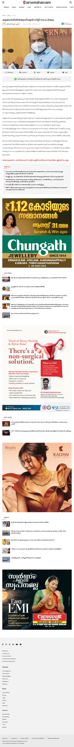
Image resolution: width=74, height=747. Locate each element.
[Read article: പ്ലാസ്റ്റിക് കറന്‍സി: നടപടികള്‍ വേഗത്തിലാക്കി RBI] (6, 288)
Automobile (6, 714)
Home (4, 15)
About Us (5, 651)
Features (5, 678)
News (9, 15)
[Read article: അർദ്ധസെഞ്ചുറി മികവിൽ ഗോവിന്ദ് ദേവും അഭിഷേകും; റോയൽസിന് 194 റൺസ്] (6, 279)
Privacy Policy (6, 656)
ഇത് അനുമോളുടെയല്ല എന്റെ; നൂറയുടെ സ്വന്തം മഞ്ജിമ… (30, 522)
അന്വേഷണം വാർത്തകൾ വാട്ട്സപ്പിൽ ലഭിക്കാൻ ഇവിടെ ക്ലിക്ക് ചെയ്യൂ (35, 160)
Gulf (29, 7)
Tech (3, 724)
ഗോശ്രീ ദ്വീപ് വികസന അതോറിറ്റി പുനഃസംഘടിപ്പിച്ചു (25, 184)
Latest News (6, 692)
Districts (37, 7)
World (21, 7)
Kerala (6, 7)
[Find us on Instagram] (10, 644)
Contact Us (5, 653)
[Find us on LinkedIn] (13, 644)
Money (4, 727)
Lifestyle (5, 722)
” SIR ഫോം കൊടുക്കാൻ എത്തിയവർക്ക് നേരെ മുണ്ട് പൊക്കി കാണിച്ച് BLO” (36, 549)
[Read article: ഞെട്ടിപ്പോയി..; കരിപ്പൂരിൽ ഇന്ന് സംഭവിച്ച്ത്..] (6, 559)
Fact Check (49, 7)
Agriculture (6, 716)
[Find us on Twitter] (6, 644)
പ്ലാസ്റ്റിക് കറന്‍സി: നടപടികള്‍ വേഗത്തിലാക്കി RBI (28, 286)
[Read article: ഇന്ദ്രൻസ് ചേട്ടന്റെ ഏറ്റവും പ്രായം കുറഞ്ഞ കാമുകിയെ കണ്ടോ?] (6, 541)
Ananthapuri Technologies (17, 743)
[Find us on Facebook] (2, 644)
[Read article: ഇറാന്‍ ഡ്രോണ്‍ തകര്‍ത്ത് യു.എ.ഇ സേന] (6, 315)
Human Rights (6, 676)
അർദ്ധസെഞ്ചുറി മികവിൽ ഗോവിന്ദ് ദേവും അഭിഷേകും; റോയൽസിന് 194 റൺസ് (38, 278)
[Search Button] (71, 2)
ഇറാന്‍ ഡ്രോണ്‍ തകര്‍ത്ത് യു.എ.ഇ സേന (25, 313)
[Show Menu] (3, 2)
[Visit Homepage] (37, 2)
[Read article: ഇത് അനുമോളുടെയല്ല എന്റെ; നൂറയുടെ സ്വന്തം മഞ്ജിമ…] (6, 524)
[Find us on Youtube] (17, 644)
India (14, 7)
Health (4, 719)
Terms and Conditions (9, 658)
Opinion (4, 684)
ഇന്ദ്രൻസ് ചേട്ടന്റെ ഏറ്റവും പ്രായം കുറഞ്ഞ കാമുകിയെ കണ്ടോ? (33, 540)
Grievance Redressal (8, 661)
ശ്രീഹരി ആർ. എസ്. (13, 24)
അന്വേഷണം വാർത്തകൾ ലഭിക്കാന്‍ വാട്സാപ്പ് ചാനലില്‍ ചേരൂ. (38, 79)
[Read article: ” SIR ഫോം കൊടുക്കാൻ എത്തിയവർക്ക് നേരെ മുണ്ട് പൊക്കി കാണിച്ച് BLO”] (6, 550)
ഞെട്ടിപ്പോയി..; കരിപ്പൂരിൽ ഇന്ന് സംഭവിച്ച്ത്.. (26, 558)
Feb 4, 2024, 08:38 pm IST (32, 24)
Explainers (5, 681)
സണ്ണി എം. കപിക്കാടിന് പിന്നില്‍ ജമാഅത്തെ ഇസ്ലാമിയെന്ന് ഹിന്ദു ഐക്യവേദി (34, 176)
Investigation (61, 7)
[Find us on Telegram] (20, 644)
